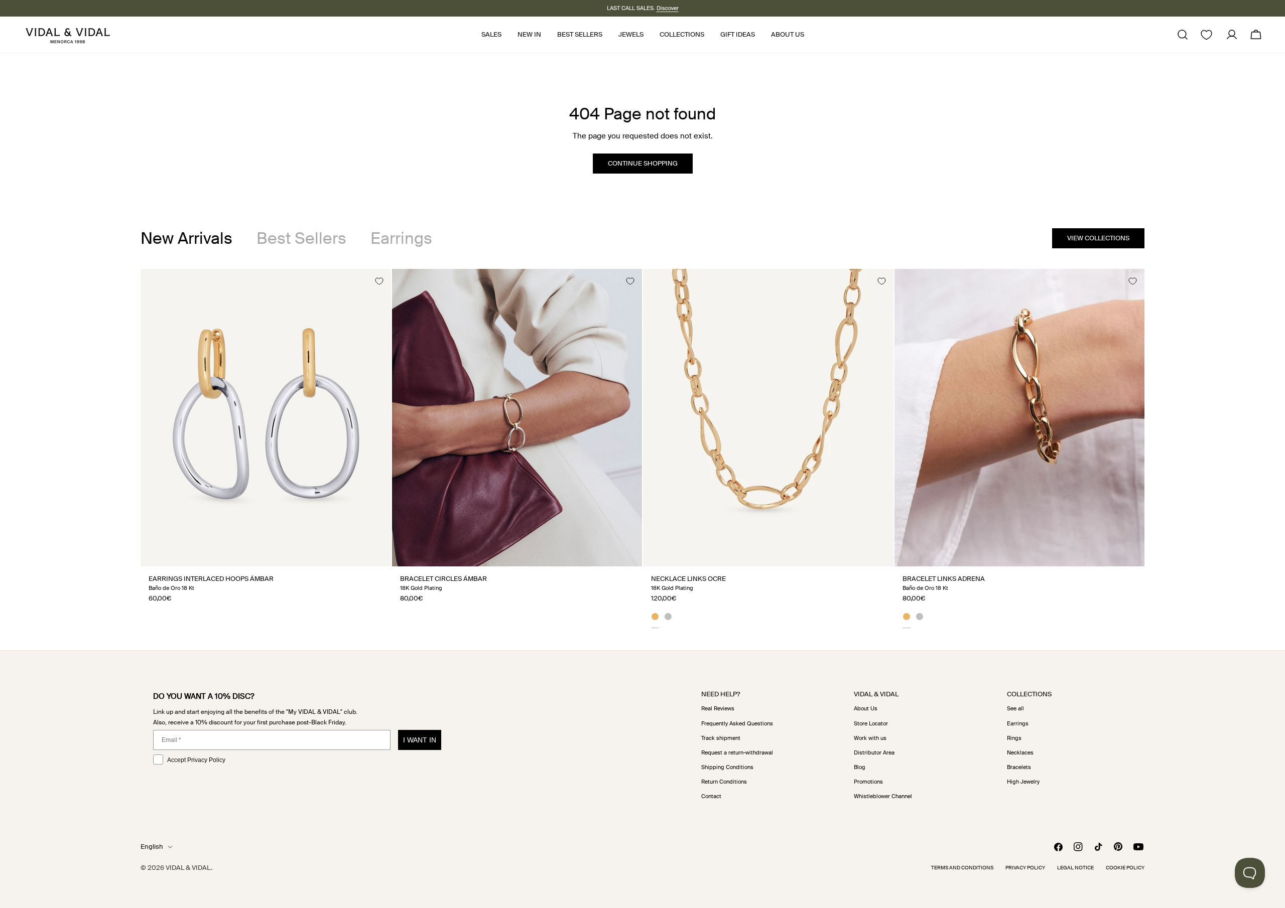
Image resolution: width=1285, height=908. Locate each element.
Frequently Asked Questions (737, 723)
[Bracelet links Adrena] (1019, 417)
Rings (1014, 737)
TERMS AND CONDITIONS (962, 867)
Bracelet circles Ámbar (443, 578)
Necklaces (1020, 752)
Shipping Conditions (727, 767)
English (152, 846)
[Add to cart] (372, 555)
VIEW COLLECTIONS (1098, 238)
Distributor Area (874, 752)
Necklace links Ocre (688, 578)
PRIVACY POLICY (1025, 867)
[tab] (186, 238)
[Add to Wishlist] (379, 281)
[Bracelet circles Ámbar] (517, 417)
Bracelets (1019, 767)
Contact (711, 796)
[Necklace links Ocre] (768, 417)
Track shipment (720, 737)
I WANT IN (419, 740)
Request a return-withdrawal (737, 752)
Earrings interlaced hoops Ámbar (211, 578)
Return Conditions (724, 781)
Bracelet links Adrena (944, 578)
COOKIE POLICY (1125, 867)
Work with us (870, 737)
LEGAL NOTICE (1075, 867)
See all (1015, 708)
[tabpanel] (642, 448)
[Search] (1183, 35)
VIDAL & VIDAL (188, 867)
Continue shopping (643, 163)
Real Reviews (717, 708)
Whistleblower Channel (883, 796)
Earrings (1018, 723)
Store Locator (871, 723)
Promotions (868, 781)
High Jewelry (1023, 781)
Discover (668, 8)
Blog (859, 767)
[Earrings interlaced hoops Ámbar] (266, 417)
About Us (865, 708)
